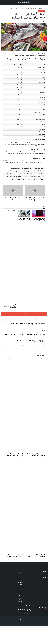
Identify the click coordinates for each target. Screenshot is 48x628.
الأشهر (35, 318)
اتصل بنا (44, 571)
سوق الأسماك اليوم (27, 179)
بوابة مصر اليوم (22, 619)
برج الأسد (20, 573)
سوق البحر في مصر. (16, 179)
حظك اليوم (20, 595)
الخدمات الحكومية (38, 8)
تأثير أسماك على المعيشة (30, 176)
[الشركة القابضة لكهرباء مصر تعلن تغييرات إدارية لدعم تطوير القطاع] (35, 506)
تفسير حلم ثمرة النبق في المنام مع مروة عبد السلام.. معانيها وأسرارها (24, 345)
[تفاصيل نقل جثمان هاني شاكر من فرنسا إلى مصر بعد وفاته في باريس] (13, 506)
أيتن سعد (43, 21)
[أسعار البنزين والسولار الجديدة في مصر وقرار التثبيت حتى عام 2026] (24, 213)
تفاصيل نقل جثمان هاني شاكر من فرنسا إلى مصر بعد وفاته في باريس (13, 555)
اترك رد (24, 314)
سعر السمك (9, 176)
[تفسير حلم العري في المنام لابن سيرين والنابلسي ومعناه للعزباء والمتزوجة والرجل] (41, 325)
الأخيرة (12, 318)
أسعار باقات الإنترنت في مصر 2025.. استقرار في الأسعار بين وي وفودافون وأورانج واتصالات (38, 219)
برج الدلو (21, 580)
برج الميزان (20, 590)
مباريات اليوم (20, 597)
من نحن (44, 577)
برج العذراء (20, 584)
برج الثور (16, 573)
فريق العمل (21, 621)
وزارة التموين (20, 601)
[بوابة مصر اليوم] (24, 2)
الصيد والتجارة (8, 173)
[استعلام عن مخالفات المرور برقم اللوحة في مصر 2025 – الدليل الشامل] (41, 330)
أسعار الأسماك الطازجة (27, 168)
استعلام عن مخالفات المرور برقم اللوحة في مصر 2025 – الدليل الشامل (24, 329)
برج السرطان (20, 582)
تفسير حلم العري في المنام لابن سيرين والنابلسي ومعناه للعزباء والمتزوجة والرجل (22, 323)
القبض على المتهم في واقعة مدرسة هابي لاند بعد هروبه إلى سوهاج (13, 454)
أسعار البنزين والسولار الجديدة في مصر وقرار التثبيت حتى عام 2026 (24, 219)
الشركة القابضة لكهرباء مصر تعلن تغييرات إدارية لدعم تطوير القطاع (36, 555)
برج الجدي (20, 575)
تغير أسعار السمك (18, 176)
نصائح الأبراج (20, 599)
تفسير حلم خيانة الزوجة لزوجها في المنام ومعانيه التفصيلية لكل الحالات (24, 340)
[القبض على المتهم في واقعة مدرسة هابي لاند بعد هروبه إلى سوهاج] (13, 405)
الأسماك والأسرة (17, 173)
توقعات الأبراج (20, 592)
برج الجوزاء (15, 575)
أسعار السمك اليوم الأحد (14, 171)
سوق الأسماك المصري (39, 179)
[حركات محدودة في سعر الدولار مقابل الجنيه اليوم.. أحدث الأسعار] (35, 405)
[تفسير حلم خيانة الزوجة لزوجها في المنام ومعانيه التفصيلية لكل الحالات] (41, 341)
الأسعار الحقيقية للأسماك (29, 173)
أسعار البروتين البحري (26, 171)
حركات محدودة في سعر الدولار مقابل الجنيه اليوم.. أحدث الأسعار (35, 454)
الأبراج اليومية (20, 571)
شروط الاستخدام (43, 575)
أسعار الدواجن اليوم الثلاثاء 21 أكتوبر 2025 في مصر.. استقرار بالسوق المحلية (10, 306)
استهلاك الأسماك (40, 173)
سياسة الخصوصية (43, 573)
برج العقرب (20, 586)
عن (24, 621)
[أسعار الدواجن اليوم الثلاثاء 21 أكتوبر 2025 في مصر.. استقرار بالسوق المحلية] (9, 257)
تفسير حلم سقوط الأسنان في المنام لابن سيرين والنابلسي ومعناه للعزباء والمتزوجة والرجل (21, 334)
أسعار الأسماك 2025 (39, 168)
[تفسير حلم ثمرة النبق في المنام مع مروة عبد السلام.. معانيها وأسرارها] (41, 347)
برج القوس (20, 588)
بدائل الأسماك (41, 176)
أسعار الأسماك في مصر (39, 171)
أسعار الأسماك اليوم (15, 168)
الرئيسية (42, 8)
